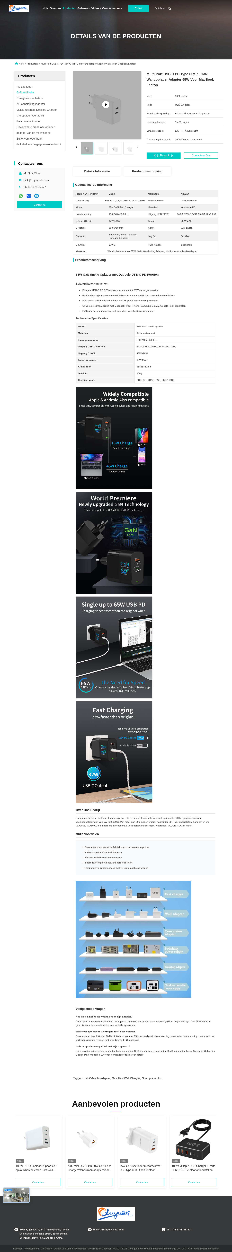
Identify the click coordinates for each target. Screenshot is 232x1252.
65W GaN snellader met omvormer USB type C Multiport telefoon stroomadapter (140, 1168)
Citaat (138, 8)
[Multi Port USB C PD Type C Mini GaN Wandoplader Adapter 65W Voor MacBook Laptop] (107, 105)
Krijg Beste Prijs (163, 155)
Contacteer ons (112, 8)
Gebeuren (83, 8)
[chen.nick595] (36, 196)
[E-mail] (28, 196)
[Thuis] (19, 8)
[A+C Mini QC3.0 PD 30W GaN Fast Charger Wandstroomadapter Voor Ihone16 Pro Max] (90, 1140)
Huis (46, 8)
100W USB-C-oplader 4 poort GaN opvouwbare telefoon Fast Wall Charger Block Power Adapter (37, 1168)
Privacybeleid (31, 1248)
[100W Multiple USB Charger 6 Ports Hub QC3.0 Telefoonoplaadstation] (194, 1140)
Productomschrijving (147, 171)
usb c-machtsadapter (97, 1078)
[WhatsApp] (21, 196)
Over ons (55, 8)
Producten (69, 8)
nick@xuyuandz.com (36, 180)
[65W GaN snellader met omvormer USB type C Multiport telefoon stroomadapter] (142, 1140)
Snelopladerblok (152, 1078)
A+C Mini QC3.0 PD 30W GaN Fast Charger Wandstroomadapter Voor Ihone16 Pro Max (89, 1168)
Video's (96, 8)
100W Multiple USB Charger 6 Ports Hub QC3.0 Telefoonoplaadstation (193, 1168)
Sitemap (17, 1248)
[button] (20, 1148)
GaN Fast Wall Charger (126, 1078)
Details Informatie (97, 171)
